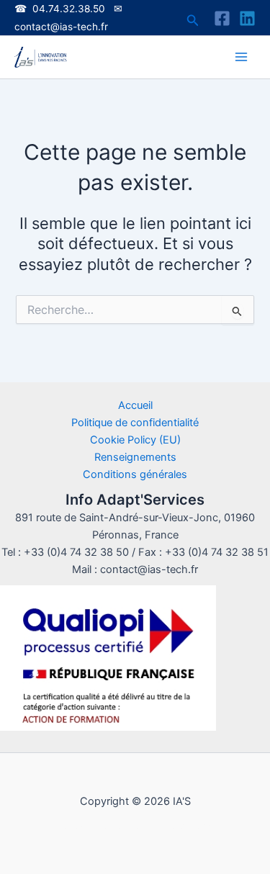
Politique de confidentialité (135, 422)
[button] (192, 21)
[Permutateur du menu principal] (241, 56)
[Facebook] (222, 18)
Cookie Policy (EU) (135, 439)
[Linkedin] (247, 18)
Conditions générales (135, 474)
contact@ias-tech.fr (61, 26)
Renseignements (135, 457)
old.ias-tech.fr (187, 825)
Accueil (135, 405)
